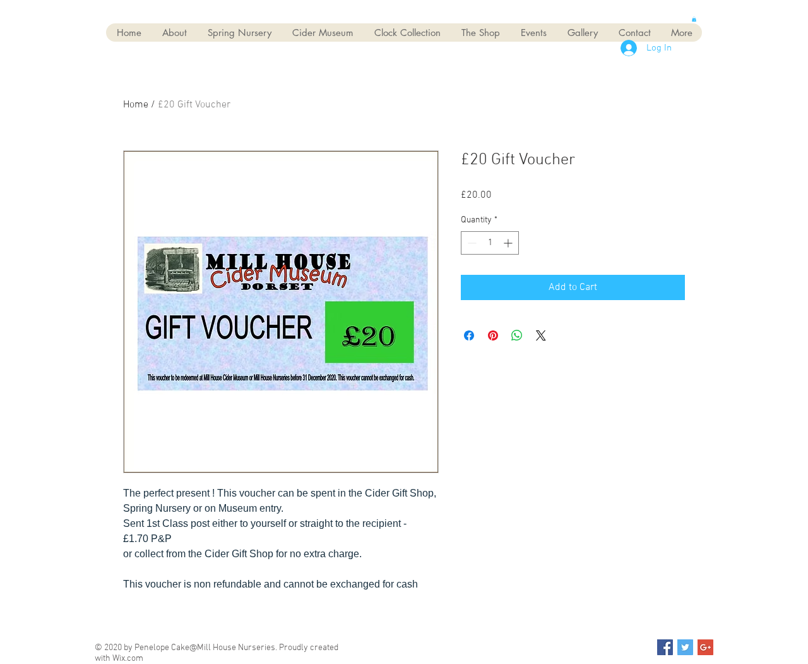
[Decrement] (470, 243)
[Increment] (509, 243)
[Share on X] (541, 335)
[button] (694, 18)
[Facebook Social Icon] (665, 647)
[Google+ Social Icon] (705, 647)
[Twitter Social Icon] (685, 647)
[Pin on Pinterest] (493, 335)
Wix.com (127, 658)
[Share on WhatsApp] (517, 335)
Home (135, 105)
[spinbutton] (489, 243)
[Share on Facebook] (469, 335)
